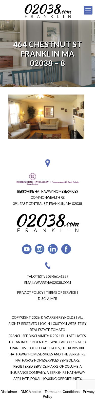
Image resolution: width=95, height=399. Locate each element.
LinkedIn (53, 249)
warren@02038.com (53, 283)
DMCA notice (31, 392)
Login (45, 324)
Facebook (66, 249)
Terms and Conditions (62, 392)
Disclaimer (47, 299)
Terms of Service (61, 292)
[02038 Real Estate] (47, 10)
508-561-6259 (57, 276)
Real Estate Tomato (47, 330)
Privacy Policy (30, 292)
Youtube (27, 249)
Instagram (40, 249)
